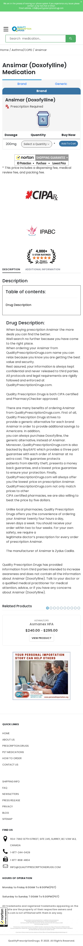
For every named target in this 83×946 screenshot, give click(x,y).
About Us (8, 739)
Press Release (11, 800)
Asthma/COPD (22, 50)
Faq (4, 788)
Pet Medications (13, 752)
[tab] (11, 269)
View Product (42, 638)
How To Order (12, 758)
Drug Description (18, 305)
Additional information (42, 269)
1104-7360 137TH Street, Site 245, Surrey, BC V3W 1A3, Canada (43, 842)
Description (11, 269)
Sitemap (7, 819)
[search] (71, 38)
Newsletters (10, 794)
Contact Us (10, 764)
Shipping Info (11, 781)
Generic (61, 84)
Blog (5, 813)
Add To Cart (68, 143)
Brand (21, 84)
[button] (4, 917)
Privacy (7, 806)
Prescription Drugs (15, 746)
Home (4, 50)
